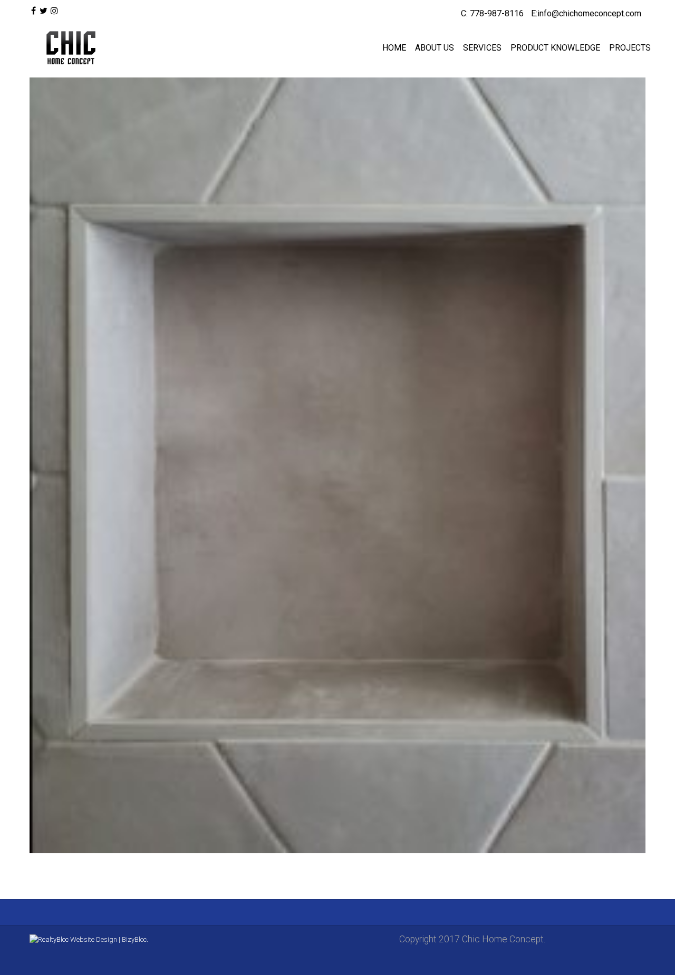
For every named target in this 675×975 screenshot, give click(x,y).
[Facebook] (33, 11)
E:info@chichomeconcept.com (586, 13)
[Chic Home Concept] (68, 48)
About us (434, 48)
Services (482, 48)
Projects (630, 48)
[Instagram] (54, 11)
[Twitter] (43, 11)
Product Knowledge (555, 48)
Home (394, 48)
